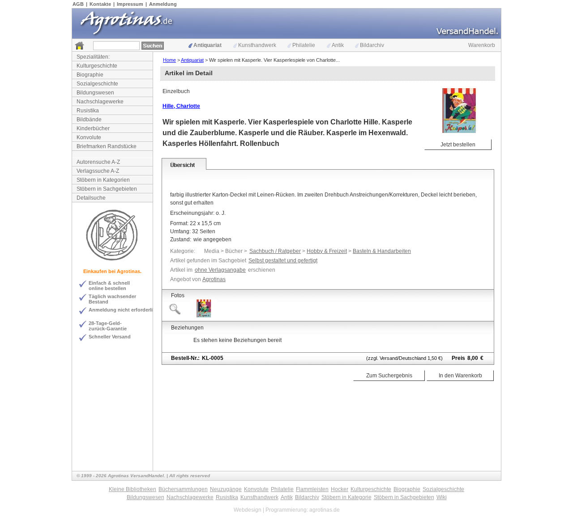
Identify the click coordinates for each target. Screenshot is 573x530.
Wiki (441, 497)
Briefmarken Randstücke (107, 146)
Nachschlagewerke (100, 101)
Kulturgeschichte (97, 66)
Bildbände (89, 119)
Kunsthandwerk (257, 45)
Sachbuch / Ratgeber (275, 251)
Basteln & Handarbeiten (382, 251)
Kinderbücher (93, 128)
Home (169, 60)
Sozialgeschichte (97, 84)
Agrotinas (214, 279)
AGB (78, 4)
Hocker (339, 489)
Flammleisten (312, 489)
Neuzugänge (226, 489)
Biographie (90, 75)
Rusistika (88, 110)
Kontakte (100, 4)
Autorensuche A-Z (98, 162)
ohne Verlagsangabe (220, 270)
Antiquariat (207, 45)
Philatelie (303, 45)
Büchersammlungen (183, 489)
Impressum (130, 4)
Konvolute (89, 137)
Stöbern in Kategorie (346, 497)
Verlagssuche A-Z (98, 171)
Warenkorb (481, 45)
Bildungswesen (95, 93)
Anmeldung (163, 4)
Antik (338, 45)
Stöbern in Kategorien (103, 180)
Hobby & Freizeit (327, 251)
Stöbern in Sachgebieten (107, 189)
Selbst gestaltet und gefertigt (282, 260)
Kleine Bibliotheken (132, 489)
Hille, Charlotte (181, 106)
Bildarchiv (372, 45)
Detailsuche (91, 198)
